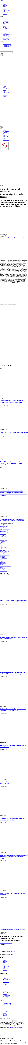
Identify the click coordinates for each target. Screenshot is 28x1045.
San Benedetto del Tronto (5, 566)
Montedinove (3, 553)
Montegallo (2, 556)
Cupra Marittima (3, 543)
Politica (4, 6)
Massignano (2, 550)
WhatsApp (12, 951)
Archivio (5, 14)
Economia (5, 5)
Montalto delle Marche (5, 552)
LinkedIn (5, 1014)
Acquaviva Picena (4, 527)
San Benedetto (6, 19)
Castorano (2, 539)
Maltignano (2, 548)
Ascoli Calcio (6, 10)
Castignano (2, 537)
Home (1, 0)
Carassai (2, 535)
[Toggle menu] (1, 55)
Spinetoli (2, 567)
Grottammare (5, 21)
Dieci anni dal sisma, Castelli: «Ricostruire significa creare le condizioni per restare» (11, 401)
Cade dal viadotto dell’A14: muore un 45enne (13, 929)
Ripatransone (3, 562)
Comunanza (2, 541)
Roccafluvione (3, 563)
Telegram (12, 954)
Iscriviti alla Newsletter (8, 36)
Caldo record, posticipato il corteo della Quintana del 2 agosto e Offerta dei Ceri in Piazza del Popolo (14, 856)
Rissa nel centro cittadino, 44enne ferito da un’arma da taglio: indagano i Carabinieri (12, 519)
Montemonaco (3, 557)
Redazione (5, 33)
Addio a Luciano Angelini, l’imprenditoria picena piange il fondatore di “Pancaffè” (14, 601)
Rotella (1, 564)
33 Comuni (5, 12)
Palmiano (2, 561)
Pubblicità (5, 35)
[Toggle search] (1, 127)
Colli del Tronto (3, 540)
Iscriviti (14, 1020)
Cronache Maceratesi (7, 45)
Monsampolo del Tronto (5, 551)
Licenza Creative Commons (16, 1027)
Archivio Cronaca (4, 530)
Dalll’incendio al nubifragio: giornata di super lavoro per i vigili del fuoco (13, 709)
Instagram (5, 1015)
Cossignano (2, 542)
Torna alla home (3, 571)
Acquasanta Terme (4, 526)
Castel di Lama (6, 24)
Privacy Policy (6, 38)
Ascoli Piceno (3, 534)
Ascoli (4, 18)
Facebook (5, 1011)
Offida (4, 26)
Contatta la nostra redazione (6, 943)
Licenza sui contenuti (7, 34)
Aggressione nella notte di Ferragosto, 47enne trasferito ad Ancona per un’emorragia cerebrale (13, 673)
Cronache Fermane (7, 44)
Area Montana (6, 28)
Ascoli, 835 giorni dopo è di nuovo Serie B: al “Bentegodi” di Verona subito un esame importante (12, 463)
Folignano (5, 23)
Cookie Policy (6, 39)
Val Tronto (5, 27)
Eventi (4, 9)
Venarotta (2, 569)
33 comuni (5, 95)
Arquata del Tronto (4, 532)
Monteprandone (6, 22)
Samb (4, 11)
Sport (4, 7)
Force (1, 546)
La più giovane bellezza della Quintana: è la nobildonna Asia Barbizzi (12, 819)
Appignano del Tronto (5, 529)
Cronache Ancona (6, 46)
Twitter (4, 1013)
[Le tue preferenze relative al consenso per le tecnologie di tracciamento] (25, 1042)
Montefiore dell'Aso (4, 555)
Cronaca (4, 4)
